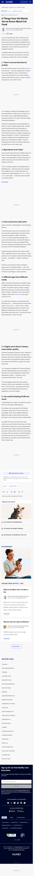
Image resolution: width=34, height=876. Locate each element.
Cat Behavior (5, 739)
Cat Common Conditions (8, 751)
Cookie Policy (14, 822)
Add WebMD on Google (17, 473)
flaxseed (18, 294)
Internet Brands (18, 847)
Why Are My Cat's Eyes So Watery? (16, 622)
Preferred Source (15, 477)
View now (6, 613)
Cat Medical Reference (8, 731)
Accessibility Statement (16, 828)
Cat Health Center (6, 676)
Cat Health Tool (6, 755)
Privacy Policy (27, 792)
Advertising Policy (6, 825)
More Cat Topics (6, 758)
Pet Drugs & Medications (8, 684)
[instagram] (14, 803)
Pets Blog (4, 672)
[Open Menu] (2, 2)
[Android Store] (20, 812)
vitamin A (22, 173)
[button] (5, 491)
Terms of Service (4, 793)
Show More (16, 646)
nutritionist (5, 238)
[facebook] (8, 803)
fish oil (9, 303)
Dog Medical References (8, 695)
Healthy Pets (5, 7)
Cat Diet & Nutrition (7, 735)
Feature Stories (21, 7)
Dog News (4, 692)
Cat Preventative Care (7, 747)
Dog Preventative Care (8, 711)
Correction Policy (17, 825)
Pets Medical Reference (8, 668)
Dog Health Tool (6, 719)
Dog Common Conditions (8, 715)
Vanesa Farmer (12, 627)
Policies (4, 817)
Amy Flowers (12, 598)
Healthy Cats (12, 7)
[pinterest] (21, 803)
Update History (13, 486)
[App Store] (12, 812)
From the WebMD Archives (11, 15)
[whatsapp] (25, 803)
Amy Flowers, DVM (10, 30)
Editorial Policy (24, 822)
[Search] (30, 2)
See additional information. (19, 849)
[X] (11, 803)
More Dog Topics (6, 723)
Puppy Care (5, 707)
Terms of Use (5, 828)
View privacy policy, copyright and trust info (12, 496)
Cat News (4, 727)
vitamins (28, 68)
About (11, 817)
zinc (4, 176)
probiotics (21, 306)
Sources (5, 486)
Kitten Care (5, 743)
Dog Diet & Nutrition (7, 699)
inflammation (10, 306)
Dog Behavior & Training (8, 703)
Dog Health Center (7, 680)
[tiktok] (18, 803)
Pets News (4, 664)
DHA (9, 296)
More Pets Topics (6, 688)
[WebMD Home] (9, 2)
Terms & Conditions (22, 790)
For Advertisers (21, 817)
